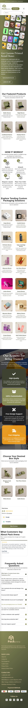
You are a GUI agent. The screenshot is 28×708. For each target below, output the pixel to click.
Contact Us (4, 659)
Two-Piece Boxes (21, 481)
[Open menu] (23, 8)
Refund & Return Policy (7, 668)
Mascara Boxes (7, 268)
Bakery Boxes (21, 313)
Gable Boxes (21, 499)
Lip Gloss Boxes (21, 268)
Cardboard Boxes (7, 134)
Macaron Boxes (7, 313)
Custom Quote (4, 663)
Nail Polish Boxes (21, 335)
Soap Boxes (7, 223)
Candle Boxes (21, 223)
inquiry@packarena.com (7, 677)
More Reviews (14, 526)
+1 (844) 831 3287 (5, 675)
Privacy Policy (4, 666)
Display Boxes (21, 134)
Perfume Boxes (7, 245)
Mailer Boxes (7, 113)
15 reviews (9, 513)
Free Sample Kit (5, 661)
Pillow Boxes (7, 499)
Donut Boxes (21, 291)
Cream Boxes (7, 335)
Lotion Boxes (7, 291)
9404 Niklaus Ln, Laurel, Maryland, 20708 (11, 679)
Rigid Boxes (21, 113)
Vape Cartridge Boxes (21, 245)
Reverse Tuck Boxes (7, 481)
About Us (3, 656)
